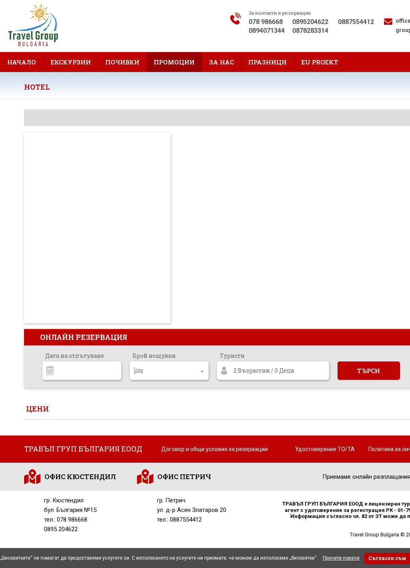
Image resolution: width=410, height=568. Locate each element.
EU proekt (319, 62)
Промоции (174, 62)
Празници (267, 62)
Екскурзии (70, 62)
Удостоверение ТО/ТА (325, 449)
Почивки (122, 62)
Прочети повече (341, 558)
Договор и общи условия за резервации (214, 449)
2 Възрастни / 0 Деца (263, 370)
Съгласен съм (387, 558)
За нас (221, 62)
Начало (21, 62)
